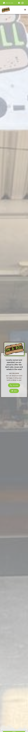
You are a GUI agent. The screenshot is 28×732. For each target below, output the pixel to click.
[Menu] (25, 9)
